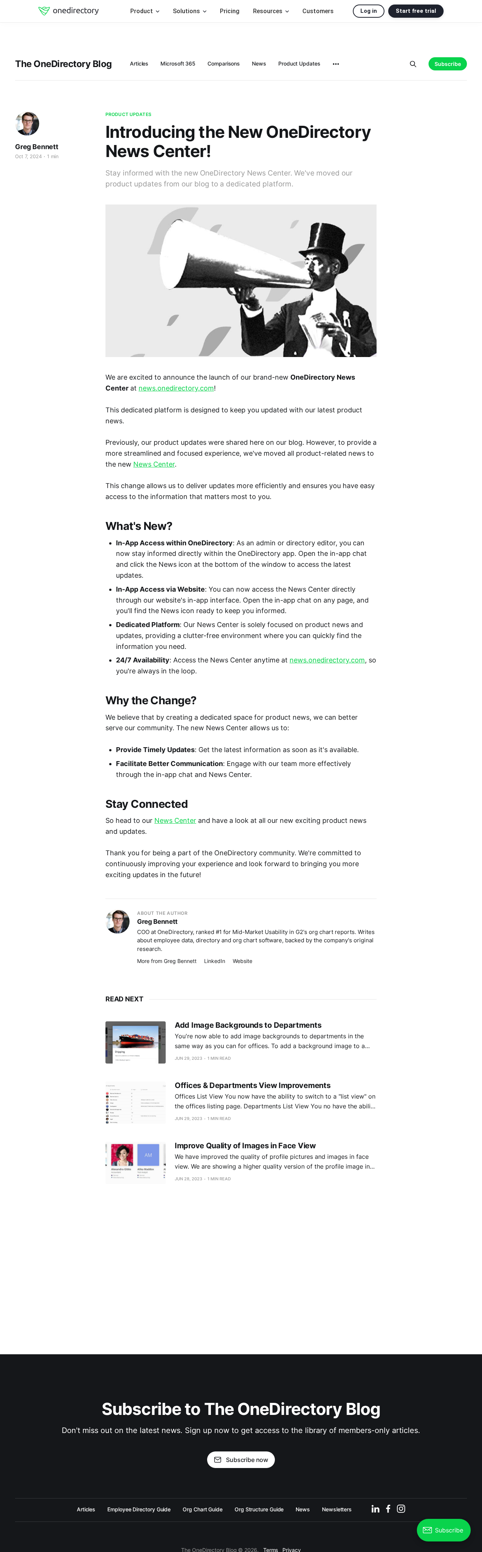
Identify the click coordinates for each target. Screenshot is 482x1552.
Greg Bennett (36, 147)
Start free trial (416, 11)
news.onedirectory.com (176, 388)
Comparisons (223, 63)
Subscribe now (247, 1459)
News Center (154, 464)
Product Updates (299, 63)
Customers (318, 11)
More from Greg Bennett (167, 961)
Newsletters (337, 1509)
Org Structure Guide (259, 1509)
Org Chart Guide (203, 1509)
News (259, 63)
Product (142, 11)
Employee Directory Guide (139, 1509)
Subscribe (448, 64)
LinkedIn (214, 961)
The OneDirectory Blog (63, 64)
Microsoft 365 (177, 63)
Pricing (229, 11)
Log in (368, 11)
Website (242, 961)
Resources (268, 11)
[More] (336, 64)
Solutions (187, 11)
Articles (139, 63)
